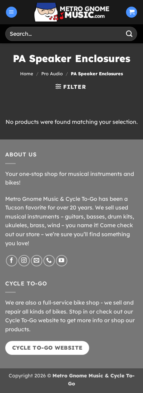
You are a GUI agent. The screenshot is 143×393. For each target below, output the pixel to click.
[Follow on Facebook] (11, 260)
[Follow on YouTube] (61, 260)
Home (26, 73)
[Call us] (49, 260)
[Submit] (129, 34)
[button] (11, 12)
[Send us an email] (36, 260)
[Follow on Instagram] (24, 260)
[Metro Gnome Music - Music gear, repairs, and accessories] (71, 12)
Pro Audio (52, 73)
